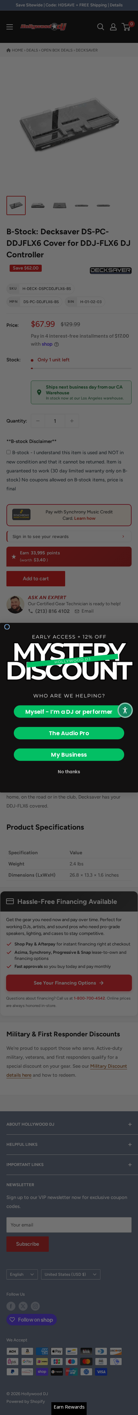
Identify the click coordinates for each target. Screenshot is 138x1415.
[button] (125, 710)
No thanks (69, 771)
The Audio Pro (69, 733)
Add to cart (36, 578)
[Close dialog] (7, 626)
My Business (69, 755)
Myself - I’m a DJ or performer (69, 711)
